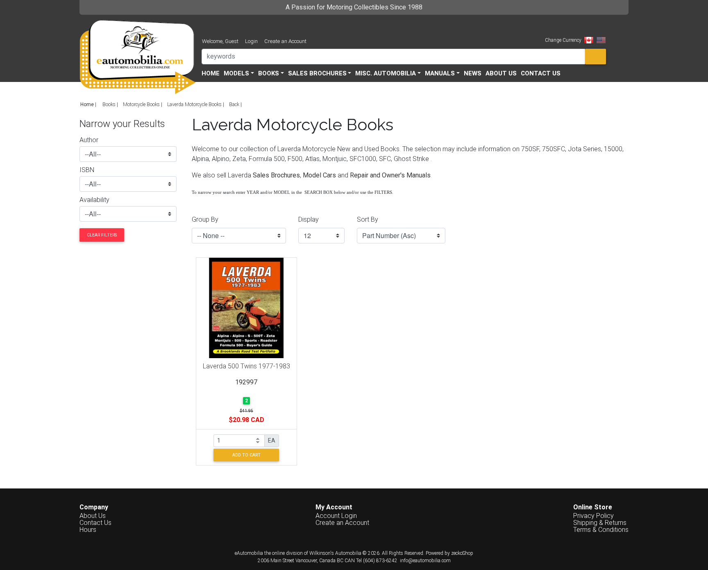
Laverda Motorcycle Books (194, 104)
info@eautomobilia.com (425, 560)
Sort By (367, 219)
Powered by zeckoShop (449, 553)
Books (109, 104)
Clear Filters (102, 235)
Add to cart (246, 455)
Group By (205, 219)
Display (308, 219)
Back (234, 104)
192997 (246, 382)
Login (251, 41)
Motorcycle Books (141, 104)
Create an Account (285, 41)
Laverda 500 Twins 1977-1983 (246, 366)
